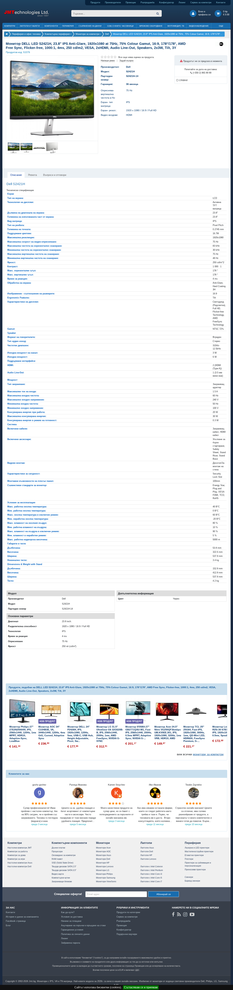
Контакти (220, 2)
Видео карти (58, 874)
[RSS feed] (179, 914)
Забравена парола (70, 943)
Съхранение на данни (90, 26)
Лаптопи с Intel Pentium (151, 870)
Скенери (189, 877)
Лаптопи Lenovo (148, 859)
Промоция (121, 925)
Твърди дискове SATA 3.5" (64, 870)
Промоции (131, 2)
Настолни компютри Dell (19, 866)
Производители (113, 2)
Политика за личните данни (75, 934)
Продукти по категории (128, 912)
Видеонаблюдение (199, 26)
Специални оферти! (68, 894)
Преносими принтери (195, 869)
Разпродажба (147, 2)
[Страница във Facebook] (173, 914)
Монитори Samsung (105, 878)
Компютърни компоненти (69, 842)
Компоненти (51, 26)
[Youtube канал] (192, 914)
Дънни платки (58, 848)
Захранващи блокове (62, 881)
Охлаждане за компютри (64, 855)
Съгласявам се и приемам (141, 987)
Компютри (9, 26)
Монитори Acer (103, 848)
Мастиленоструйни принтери (199, 851)
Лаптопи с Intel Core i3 (151, 874)
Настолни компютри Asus (20, 863)
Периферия (68, 26)
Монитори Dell (103, 859)
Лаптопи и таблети (30, 26)
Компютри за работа (18, 851)
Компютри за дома (17, 855)
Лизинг (182, 2)
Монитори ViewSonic (106, 881)
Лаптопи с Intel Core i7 (151, 881)
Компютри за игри (16, 859)
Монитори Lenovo (104, 866)
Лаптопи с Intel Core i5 (151, 878)
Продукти (95, 2)
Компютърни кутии (61, 878)
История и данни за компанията (22, 916)
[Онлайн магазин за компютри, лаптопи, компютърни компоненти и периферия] (7, 34)
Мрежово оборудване (150, 26)
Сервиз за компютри (200, 2)
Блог (8, 925)
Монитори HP (102, 863)
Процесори (57, 851)
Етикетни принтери (194, 855)
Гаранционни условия (72, 929)
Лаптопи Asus (147, 848)
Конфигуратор (166, 2)
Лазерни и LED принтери (197, 848)
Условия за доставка (72, 916)
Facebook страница (16, 921)
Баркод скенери (192, 881)
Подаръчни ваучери (126, 934)
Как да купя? (67, 912)
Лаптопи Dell (146, 851)
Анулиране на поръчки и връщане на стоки (83, 925)
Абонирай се (163, 894)
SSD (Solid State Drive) (62, 863)
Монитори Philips (104, 874)
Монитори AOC (103, 851)
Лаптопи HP (146, 855)
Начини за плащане (71, 921)
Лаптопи (146, 842)
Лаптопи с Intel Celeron (151, 866)
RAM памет (57, 859)
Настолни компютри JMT (20, 848)
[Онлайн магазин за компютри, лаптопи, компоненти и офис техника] (26, 15)
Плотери (189, 859)
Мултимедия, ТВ (176, 26)
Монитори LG (102, 870)
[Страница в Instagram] (185, 914)
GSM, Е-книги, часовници (120, 26)
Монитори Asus (103, 855)
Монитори (103, 842)
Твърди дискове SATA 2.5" (64, 866)
